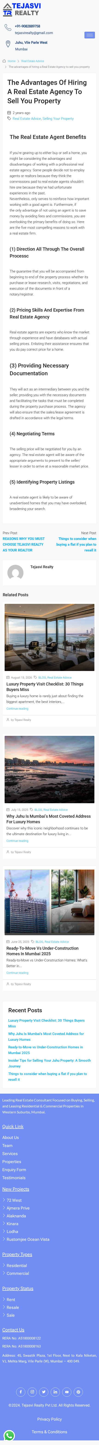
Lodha (12, 1231)
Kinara (12, 1223)
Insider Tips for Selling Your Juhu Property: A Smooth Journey (49, 1063)
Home (11, 61)
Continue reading (17, 708)
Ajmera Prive (18, 1208)
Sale (11, 1315)
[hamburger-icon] (89, 35)
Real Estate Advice (32, 61)
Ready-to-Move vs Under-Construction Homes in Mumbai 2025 (45, 1050)
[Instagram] (32, 1392)
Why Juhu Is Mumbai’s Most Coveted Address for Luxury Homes (46, 1037)
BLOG (42, 677)
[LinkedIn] (55, 1392)
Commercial (18, 1273)
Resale (13, 1307)
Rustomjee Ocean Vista (28, 1239)
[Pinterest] (78, 1392)
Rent (11, 1299)
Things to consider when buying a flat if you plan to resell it (47, 1077)
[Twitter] (43, 1392)
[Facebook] (20, 1392)
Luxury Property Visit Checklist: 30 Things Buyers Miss (46, 1023)
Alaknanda (16, 1215)
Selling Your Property (58, 119)
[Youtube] (66, 1392)
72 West (14, 1200)
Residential (17, 1265)
